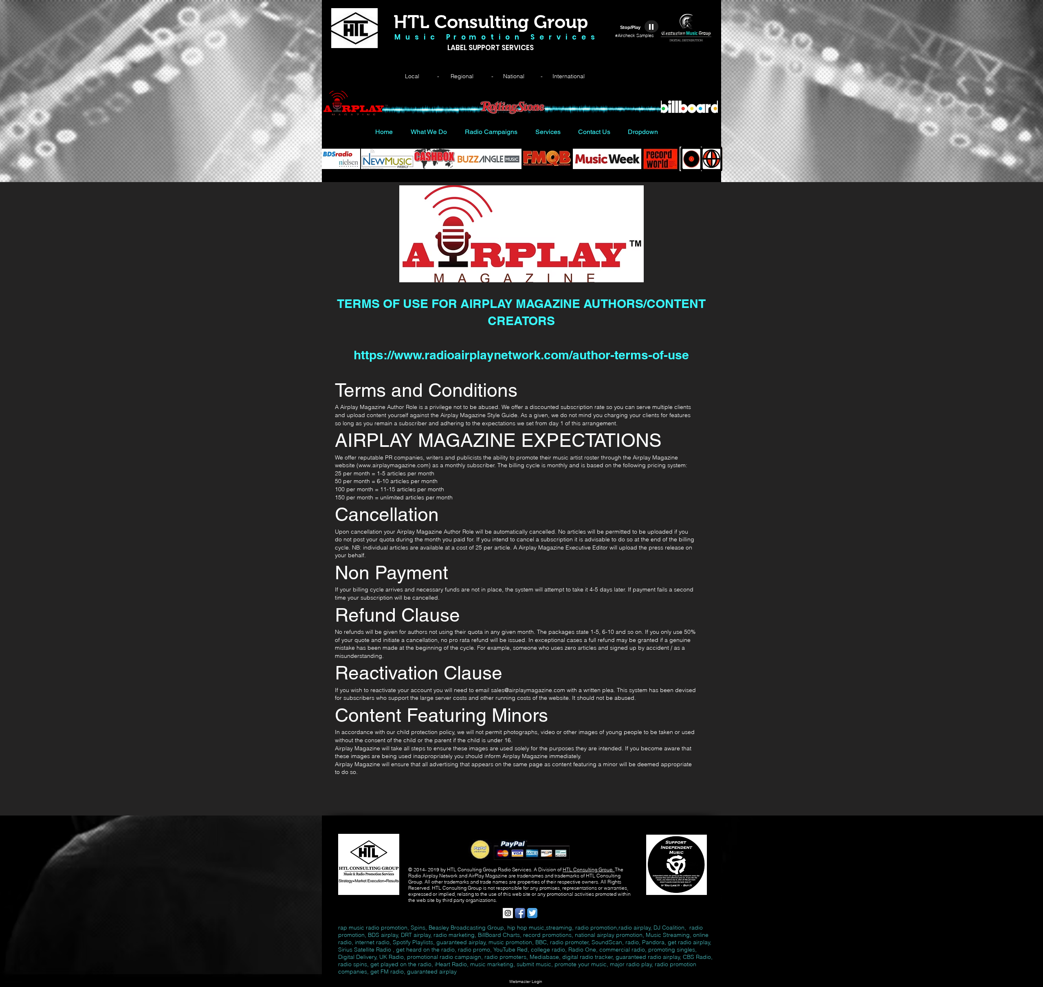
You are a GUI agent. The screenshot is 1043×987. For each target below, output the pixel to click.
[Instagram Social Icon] (508, 913)
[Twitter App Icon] (532, 913)
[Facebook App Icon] (520, 913)
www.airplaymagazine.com (394, 465)
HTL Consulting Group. (589, 869)
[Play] (651, 26)
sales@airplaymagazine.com (528, 690)
